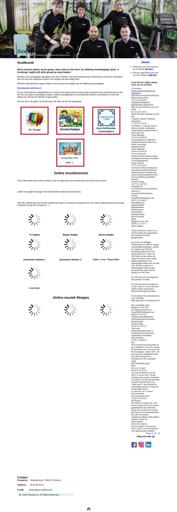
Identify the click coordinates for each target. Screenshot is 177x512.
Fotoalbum (142, 3)
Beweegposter (124, 3)
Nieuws (145, 62)
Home (23, 3)
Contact (23, 9)
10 (155, 433)
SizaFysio (89, 3)
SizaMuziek (72, 3)
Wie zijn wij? (38, 3)
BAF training (105, 3)
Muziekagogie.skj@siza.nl (29, 88)
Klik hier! (149, 69)
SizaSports (55, 3)
